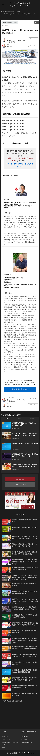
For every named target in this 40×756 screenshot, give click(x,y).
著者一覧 (5, 736)
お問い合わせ (6, 739)
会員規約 (24, 739)
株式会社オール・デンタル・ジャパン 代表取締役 (16, 41)
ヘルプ (4, 747)
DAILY (7, 418)
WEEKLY (20, 418)
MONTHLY (33, 418)
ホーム (4, 731)
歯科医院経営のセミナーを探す (10, 22)
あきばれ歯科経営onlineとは (29, 732)
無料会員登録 (20, 479)
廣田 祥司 (9, 46)
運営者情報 (24, 736)
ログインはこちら (20, 484)
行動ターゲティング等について (10, 743)
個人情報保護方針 (26, 742)
